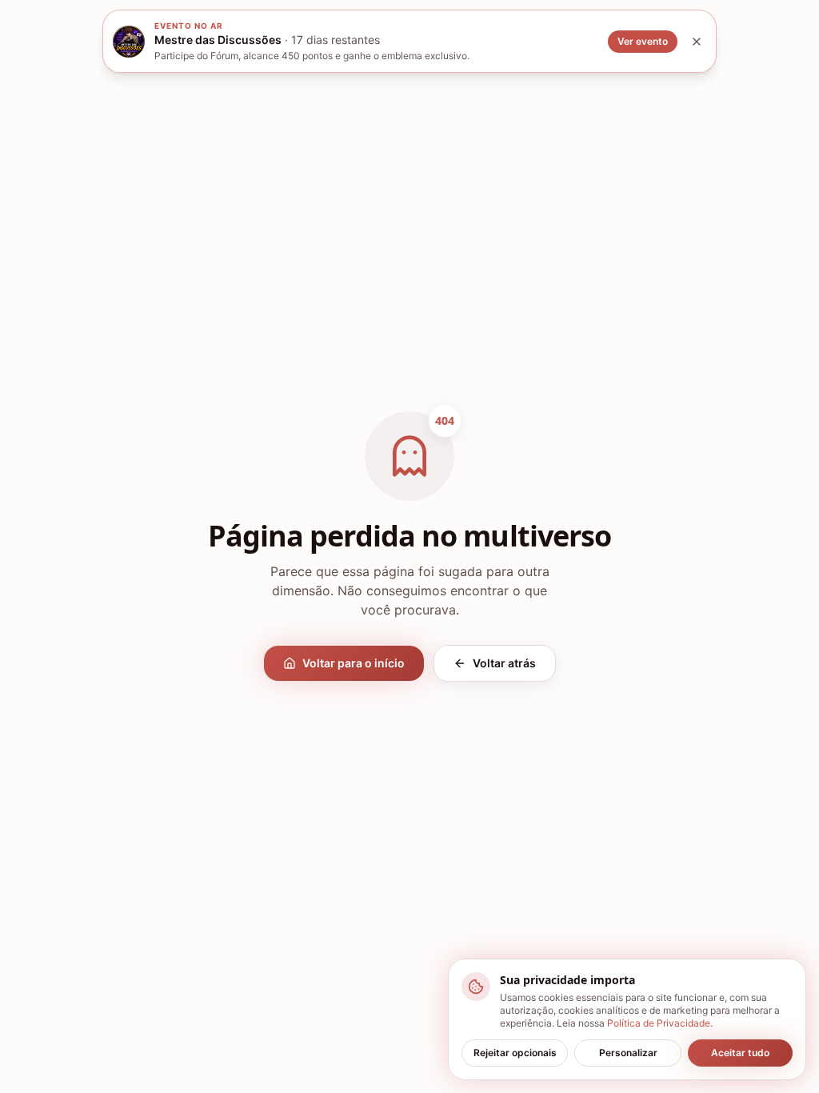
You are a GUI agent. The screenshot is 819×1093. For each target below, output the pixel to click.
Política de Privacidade (658, 1023)
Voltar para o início (353, 663)
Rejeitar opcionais (515, 1053)
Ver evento (642, 41)
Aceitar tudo (740, 1053)
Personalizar (628, 1053)
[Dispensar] (696, 41)
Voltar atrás (504, 663)
